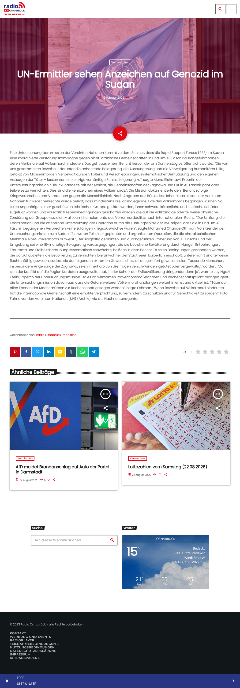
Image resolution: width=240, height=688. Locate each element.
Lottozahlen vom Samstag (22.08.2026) (167, 467)
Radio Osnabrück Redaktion (56, 335)
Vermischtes (119, 62)
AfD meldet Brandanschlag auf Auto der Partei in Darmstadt (62, 469)
